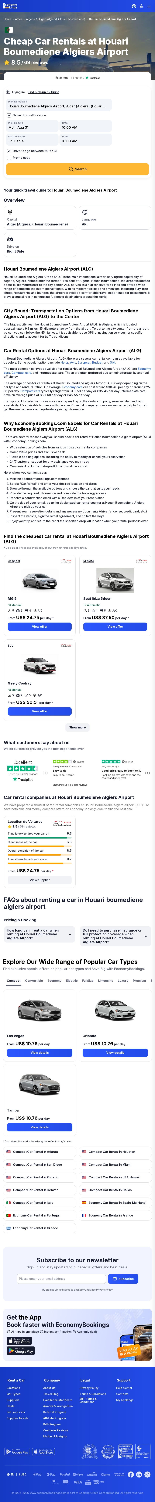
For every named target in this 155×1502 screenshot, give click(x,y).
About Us (49, 1387)
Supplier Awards (18, 1418)
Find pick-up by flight (43, 92)
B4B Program (52, 1424)
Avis (73, 362)
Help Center (124, 1387)
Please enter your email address (42, 1279)
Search (81, 169)
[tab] (14, 981)
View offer (40, 626)
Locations (13, 1387)
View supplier (40, 880)
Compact (14, 560)
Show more (77, 727)
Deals (11, 1406)
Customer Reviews (55, 1430)
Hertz (64, 362)
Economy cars (72, 387)
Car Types (13, 1394)
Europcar (84, 362)
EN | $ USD (18, 1474)
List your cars (16, 1412)
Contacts (122, 1394)
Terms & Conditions (93, 1394)
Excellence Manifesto (57, 1400)
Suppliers (13, 1400)
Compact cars (21, 373)
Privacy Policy (104, 1289)
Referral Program (54, 1412)
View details (40, 1053)
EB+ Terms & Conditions (88, 1400)
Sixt (112, 362)
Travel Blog (51, 1394)
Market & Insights (55, 1436)
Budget (97, 362)
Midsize (88, 560)
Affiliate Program (54, 1418)
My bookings (125, 1400)
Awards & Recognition (58, 1406)
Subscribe (126, 1279)
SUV (10, 645)
